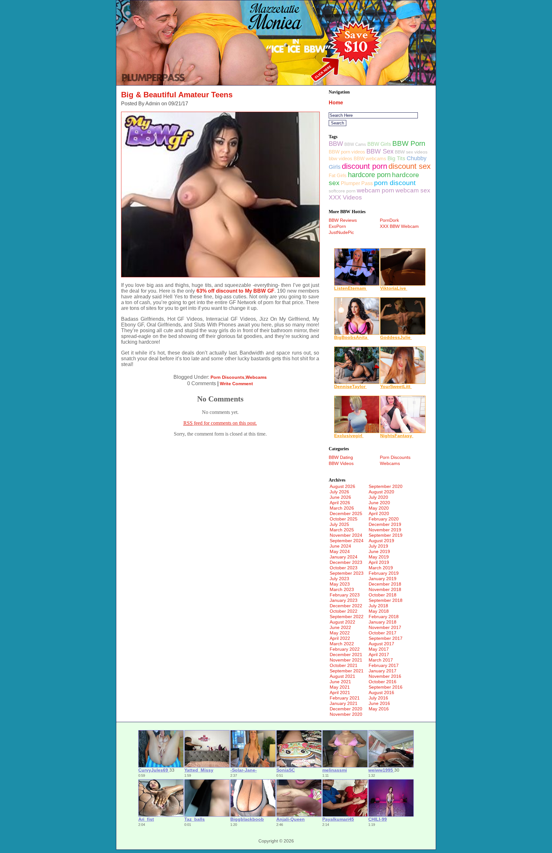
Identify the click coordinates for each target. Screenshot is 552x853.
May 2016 (379, 708)
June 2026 (340, 497)
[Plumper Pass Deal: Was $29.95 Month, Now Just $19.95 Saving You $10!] (276, 83)
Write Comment (236, 383)
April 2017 (379, 654)
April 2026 (340, 502)
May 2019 (379, 556)
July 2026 (339, 491)
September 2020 (385, 486)
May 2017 (379, 649)
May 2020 (379, 508)
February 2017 (384, 665)
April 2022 (340, 638)
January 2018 (382, 622)
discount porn (364, 166)
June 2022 (340, 627)
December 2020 (346, 708)
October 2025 (343, 518)
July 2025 (339, 524)
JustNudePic (341, 232)
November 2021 (346, 659)
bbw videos (340, 158)
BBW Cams (355, 144)
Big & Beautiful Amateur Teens (177, 94)
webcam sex (412, 190)
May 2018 (379, 611)
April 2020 (379, 513)
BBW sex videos (411, 151)
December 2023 (346, 562)
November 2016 (385, 676)
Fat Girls (338, 175)
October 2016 (382, 681)
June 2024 (340, 546)
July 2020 (378, 497)
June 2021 (340, 681)
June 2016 (379, 703)
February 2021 (345, 697)
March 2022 (342, 643)
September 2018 (385, 600)
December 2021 (346, 654)
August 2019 (381, 540)
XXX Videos (345, 197)
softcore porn (342, 190)
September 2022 (347, 616)
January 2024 (343, 556)
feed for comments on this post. (220, 423)
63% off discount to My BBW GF (235, 291)
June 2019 (379, 551)
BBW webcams (370, 158)
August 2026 (342, 486)
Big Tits (396, 158)
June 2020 (379, 502)
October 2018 (382, 594)
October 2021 (343, 665)
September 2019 (385, 535)
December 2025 (346, 513)
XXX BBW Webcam (399, 226)
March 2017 (381, 659)
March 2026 (342, 508)
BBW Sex (380, 151)
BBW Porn (408, 143)
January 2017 (382, 670)
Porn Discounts (227, 377)
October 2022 (343, 611)
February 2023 (345, 594)
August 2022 (342, 622)
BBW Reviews (343, 220)
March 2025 (342, 529)
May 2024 (340, 551)
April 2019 (379, 562)
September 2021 (347, 670)
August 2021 (342, 676)
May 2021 (340, 687)
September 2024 (347, 540)
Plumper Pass (357, 183)
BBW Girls (379, 144)
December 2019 (385, 524)
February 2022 (345, 649)
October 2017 (382, 632)
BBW (336, 143)
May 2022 (340, 632)
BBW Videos (341, 463)
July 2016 (378, 697)
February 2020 (384, 518)
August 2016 (381, 692)
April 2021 (340, 692)
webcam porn (375, 190)
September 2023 (347, 573)
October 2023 (343, 567)
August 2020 (381, 491)
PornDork (389, 220)
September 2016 (385, 687)
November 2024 (346, 535)
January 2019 (382, 578)
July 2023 (339, 578)
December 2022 (346, 605)
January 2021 (343, 703)
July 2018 (378, 605)
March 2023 (342, 589)
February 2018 (384, 616)
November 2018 (385, 589)
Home (336, 102)
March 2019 (381, 567)
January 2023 (343, 600)
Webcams (256, 377)
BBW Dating (341, 457)
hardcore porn (369, 175)
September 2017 (385, 638)
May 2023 (340, 584)
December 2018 (385, 584)
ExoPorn (337, 226)
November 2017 (385, 627)
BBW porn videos (347, 151)
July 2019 (378, 546)
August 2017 (381, 643)
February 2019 (384, 573)
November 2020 (346, 714)
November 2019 (385, 529)
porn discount (395, 182)
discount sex (409, 166)
